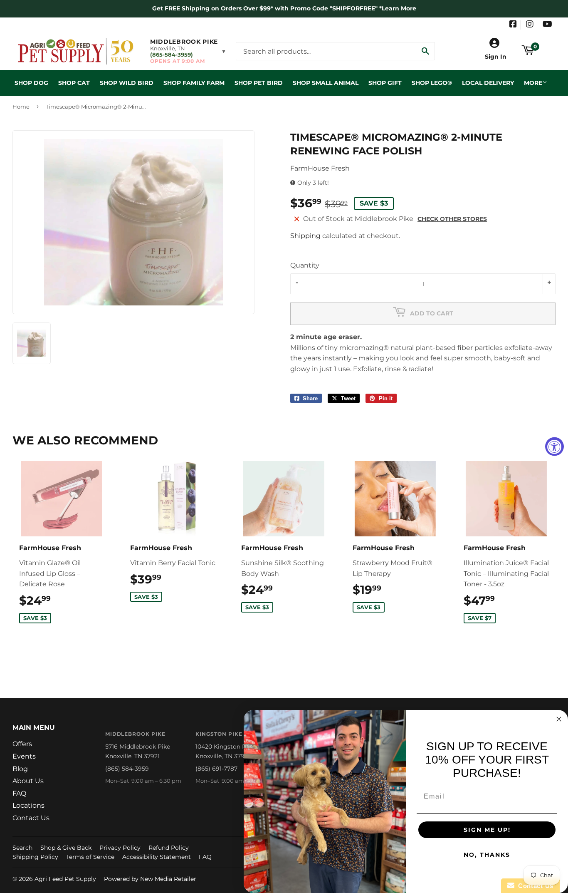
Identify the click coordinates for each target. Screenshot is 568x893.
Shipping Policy (35, 856)
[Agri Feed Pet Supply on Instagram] (529, 25)
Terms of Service (90, 856)
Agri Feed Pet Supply (65, 879)
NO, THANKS (487, 854)
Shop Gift (385, 82)
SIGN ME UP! (487, 829)
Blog (20, 769)
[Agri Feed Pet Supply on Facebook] (513, 25)
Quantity (304, 265)
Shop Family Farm (194, 82)
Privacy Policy (120, 847)
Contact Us (30, 818)
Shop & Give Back (65, 847)
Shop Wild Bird (126, 82)
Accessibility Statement (156, 856)
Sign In (495, 56)
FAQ (19, 793)
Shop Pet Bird (259, 82)
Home (21, 106)
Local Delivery (488, 82)
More (533, 83)
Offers (22, 744)
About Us (28, 781)
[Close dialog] (559, 719)
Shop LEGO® (432, 82)
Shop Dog (31, 82)
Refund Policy (168, 847)
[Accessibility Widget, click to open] (554, 446)
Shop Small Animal (325, 82)
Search (22, 847)
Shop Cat (74, 82)
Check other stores (452, 219)
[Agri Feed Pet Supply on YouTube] (547, 25)
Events (24, 756)
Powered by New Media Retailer (150, 879)
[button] (188, 51)
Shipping (305, 236)
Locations (28, 805)
